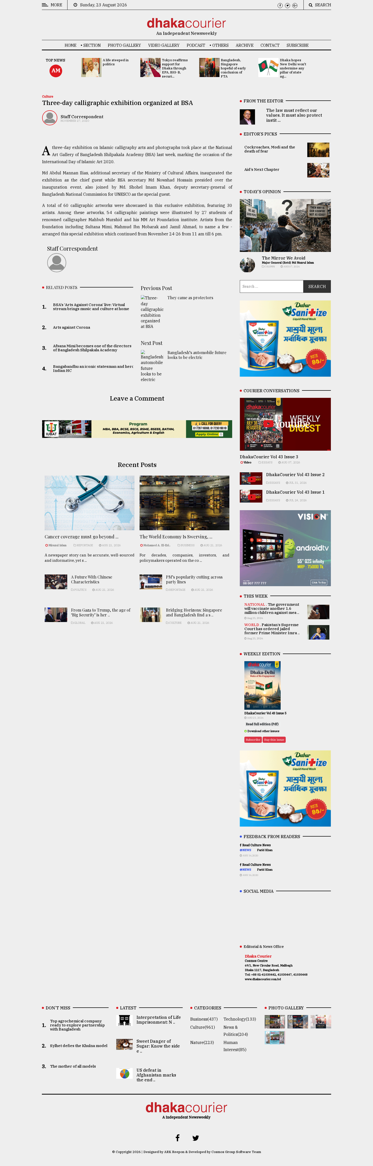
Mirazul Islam (57, 545)
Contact (270, 45)
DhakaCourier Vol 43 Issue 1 (295, 492)
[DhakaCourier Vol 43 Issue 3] (275, 1024)
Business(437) (204, 1019)
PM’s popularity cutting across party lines (194, 579)
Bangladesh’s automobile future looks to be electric (196, 355)
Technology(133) (240, 1019)
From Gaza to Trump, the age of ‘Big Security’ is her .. (100, 612)
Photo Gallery (124, 45)
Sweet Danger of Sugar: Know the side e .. (158, 1046)
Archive (244, 45)
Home (70, 45)
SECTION (92, 45)
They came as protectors (190, 297)
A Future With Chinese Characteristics (91, 579)
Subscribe (298, 45)
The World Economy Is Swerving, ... (176, 537)
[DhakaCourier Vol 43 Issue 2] (297, 1024)
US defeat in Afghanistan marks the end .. (156, 1075)
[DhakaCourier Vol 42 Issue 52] (275, 1040)
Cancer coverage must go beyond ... (81, 537)
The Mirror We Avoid (283, 258)
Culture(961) (202, 1027)
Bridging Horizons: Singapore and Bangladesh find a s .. (194, 612)
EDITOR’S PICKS (260, 134)
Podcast (196, 45)
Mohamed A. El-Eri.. (157, 545)
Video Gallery (164, 45)
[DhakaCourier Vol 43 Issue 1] (321, 1024)
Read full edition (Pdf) (262, 724)
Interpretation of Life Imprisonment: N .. (159, 1020)
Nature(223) (202, 1042)
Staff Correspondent (82, 116)
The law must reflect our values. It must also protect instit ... (294, 115)
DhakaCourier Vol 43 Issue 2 (295, 474)
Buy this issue (274, 739)
